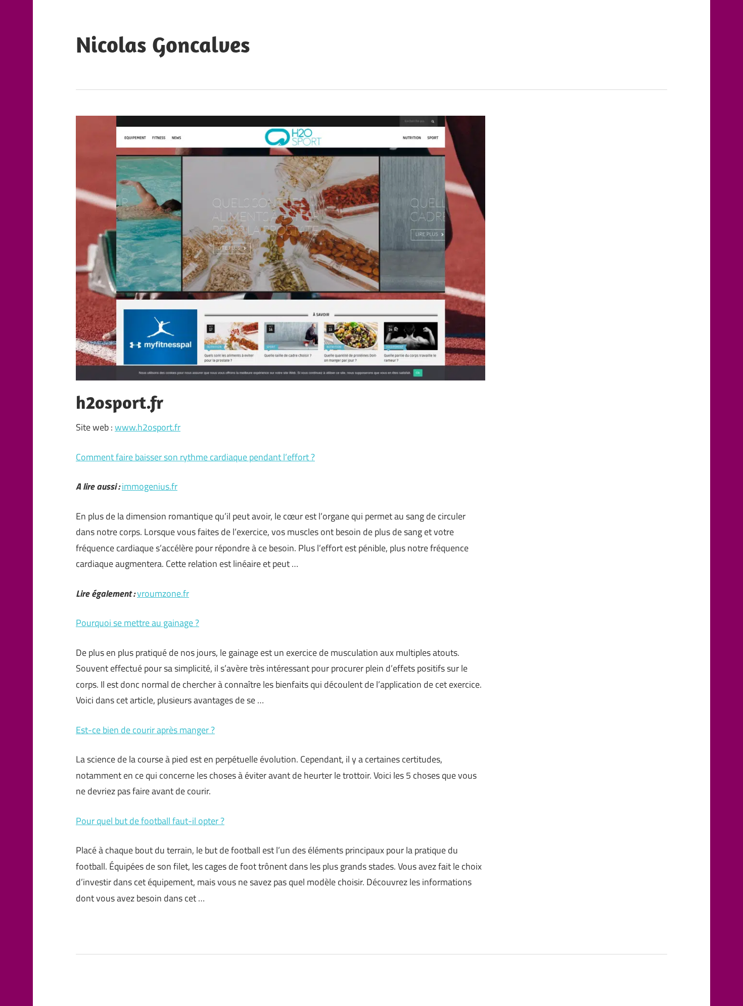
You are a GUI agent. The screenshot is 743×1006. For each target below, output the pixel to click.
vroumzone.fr (163, 593)
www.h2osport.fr (147, 427)
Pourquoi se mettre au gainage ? (137, 623)
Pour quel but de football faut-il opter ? (150, 821)
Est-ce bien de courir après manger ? (145, 730)
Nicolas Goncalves (163, 44)
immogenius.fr (149, 486)
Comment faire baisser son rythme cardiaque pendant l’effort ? (195, 457)
